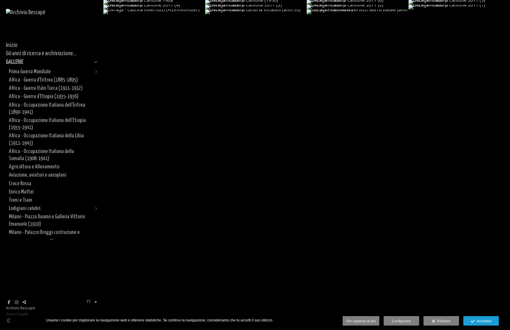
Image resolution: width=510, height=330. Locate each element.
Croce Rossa (20, 183)
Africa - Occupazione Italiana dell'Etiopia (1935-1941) (47, 124)
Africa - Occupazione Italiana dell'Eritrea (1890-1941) (47, 108)
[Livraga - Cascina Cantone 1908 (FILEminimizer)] (154, 2)
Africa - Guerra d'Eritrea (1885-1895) (43, 80)
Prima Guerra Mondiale (30, 71)
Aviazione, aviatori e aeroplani (37, 175)
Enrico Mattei (21, 192)
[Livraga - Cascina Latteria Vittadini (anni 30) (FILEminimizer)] (256, 11)
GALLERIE (14, 62)
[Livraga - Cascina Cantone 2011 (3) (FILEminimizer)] (256, 7)
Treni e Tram (20, 200)
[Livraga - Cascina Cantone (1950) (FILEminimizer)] (256, 2)
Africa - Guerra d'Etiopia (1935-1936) (44, 96)
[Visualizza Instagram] (16, 302)
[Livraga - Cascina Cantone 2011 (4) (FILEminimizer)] (154, 7)
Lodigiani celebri (24, 208)
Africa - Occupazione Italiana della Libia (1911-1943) (46, 139)
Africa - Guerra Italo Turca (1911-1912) (46, 88)
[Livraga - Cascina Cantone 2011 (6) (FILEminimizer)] (357, 2)
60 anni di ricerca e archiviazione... (41, 53)
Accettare (483, 321)
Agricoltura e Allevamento (34, 167)
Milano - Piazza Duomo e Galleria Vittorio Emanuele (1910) (47, 220)
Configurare (401, 321)
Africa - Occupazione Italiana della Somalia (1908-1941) (41, 155)
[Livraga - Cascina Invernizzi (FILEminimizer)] (154, 11)
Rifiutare (443, 321)
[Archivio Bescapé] (25, 12)
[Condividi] (24, 302)
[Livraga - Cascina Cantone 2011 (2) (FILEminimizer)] (357, 7)
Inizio (11, 45)
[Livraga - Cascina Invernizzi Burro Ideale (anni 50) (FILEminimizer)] (357, 11)
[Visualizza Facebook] (9, 302)
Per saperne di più (361, 321)
